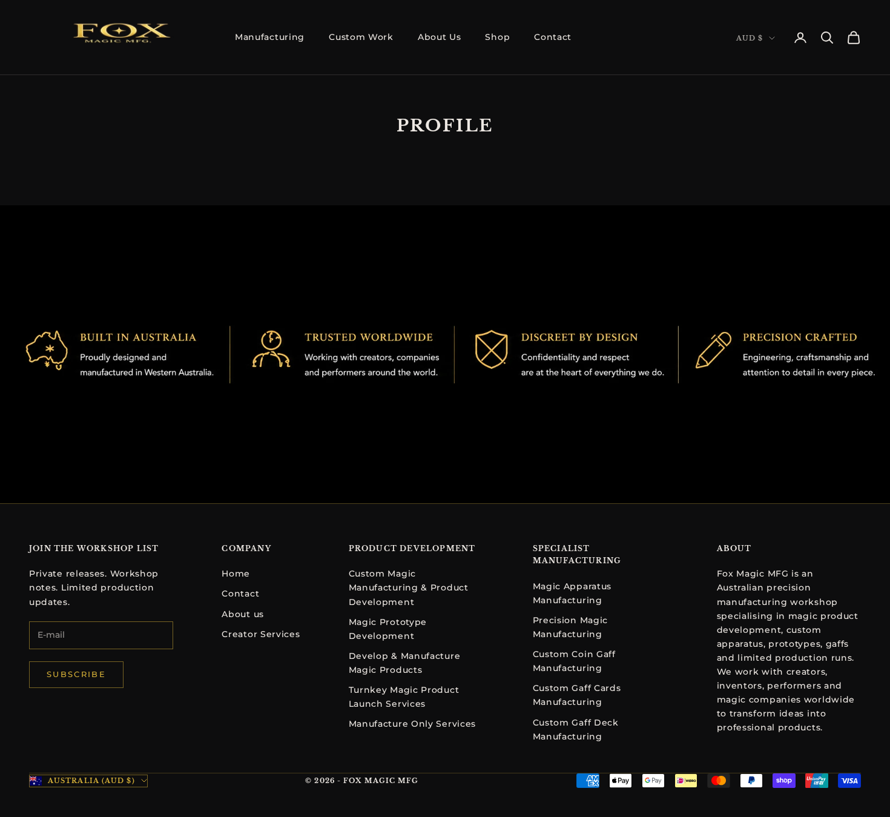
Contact (553, 36)
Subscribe (76, 674)
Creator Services (261, 634)
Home (236, 573)
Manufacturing (270, 36)
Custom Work (361, 36)
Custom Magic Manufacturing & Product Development (409, 587)
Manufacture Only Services (412, 723)
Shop (497, 36)
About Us (439, 36)
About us (243, 614)
